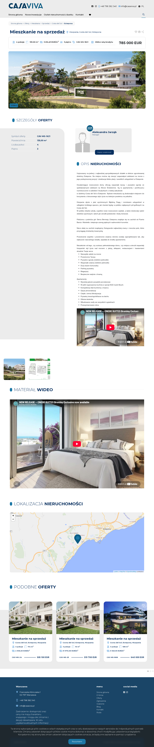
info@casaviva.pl (27, 706)
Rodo (98, 712)
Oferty (99, 698)
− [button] (13, 519)
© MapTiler (122, 571)
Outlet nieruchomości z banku (58, 15)
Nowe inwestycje (33, 15)
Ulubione (100, 704)
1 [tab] (148, 671)
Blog (98, 707)
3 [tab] (152, 671)
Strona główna (15, 15)
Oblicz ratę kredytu (103, 42)
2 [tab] (150, 671)
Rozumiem (77, 741)
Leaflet (116, 571)
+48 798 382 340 (27, 700)
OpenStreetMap (131, 571)
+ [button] (13, 515)
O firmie (99, 695)
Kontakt (80, 15)
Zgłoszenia (101, 701)
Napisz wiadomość (104, 152)
